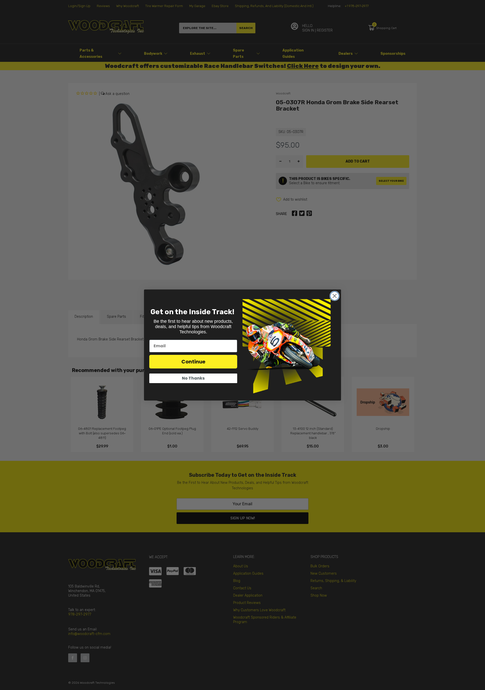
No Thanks (193, 378)
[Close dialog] (334, 295)
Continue (193, 361)
